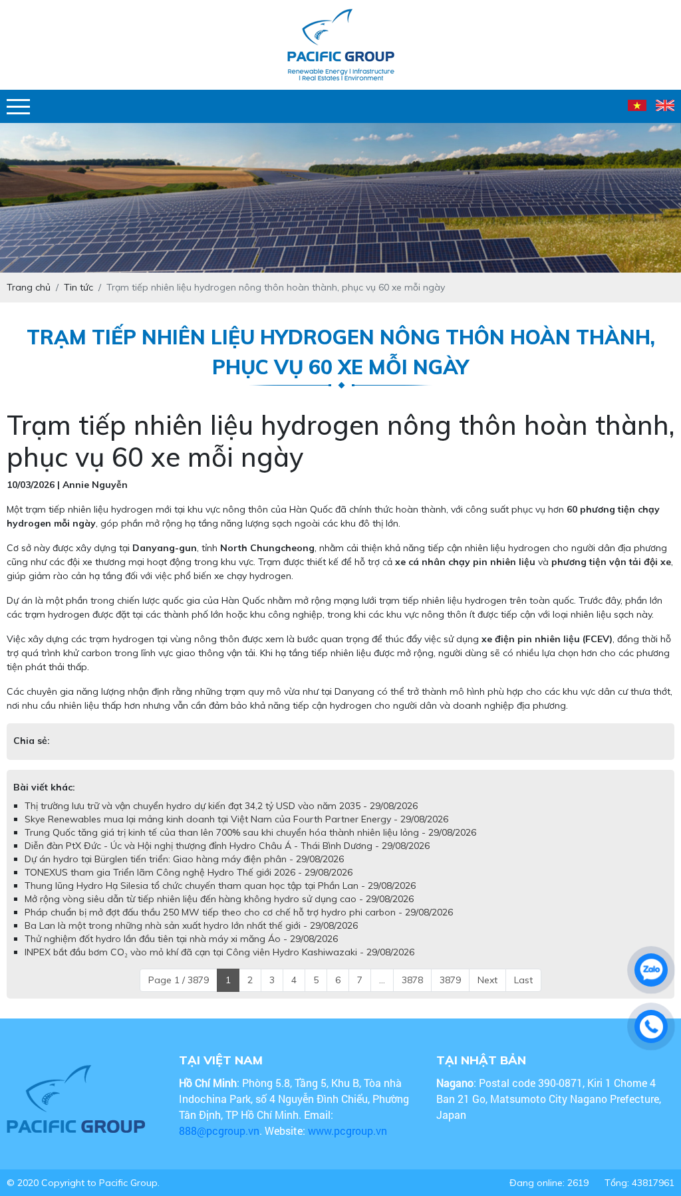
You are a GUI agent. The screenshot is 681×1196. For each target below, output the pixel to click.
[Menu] (18, 106)
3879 (450, 980)
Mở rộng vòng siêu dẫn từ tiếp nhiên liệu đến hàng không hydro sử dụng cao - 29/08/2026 (219, 899)
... (382, 980)
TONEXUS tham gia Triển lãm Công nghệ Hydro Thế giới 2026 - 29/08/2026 (188, 872)
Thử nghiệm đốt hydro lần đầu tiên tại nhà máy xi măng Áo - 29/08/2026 (181, 939)
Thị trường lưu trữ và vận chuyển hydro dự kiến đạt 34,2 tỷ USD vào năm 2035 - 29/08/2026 (221, 806)
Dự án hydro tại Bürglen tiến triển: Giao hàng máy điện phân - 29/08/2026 (184, 859)
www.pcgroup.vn (349, 1130)
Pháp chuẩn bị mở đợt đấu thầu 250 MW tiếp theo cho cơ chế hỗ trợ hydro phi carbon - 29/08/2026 (239, 912)
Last (523, 980)
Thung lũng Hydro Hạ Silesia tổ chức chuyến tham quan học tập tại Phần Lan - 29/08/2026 (220, 886)
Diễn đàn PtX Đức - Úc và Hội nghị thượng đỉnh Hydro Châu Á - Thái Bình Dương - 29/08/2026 (227, 846)
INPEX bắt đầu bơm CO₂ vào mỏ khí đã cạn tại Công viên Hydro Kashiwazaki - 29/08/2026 (219, 952)
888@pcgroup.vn (219, 1130)
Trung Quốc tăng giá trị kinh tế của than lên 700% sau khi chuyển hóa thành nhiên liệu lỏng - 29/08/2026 (250, 832)
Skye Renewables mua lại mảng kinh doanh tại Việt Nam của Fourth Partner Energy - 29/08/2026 (236, 819)
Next (487, 980)
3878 (412, 980)
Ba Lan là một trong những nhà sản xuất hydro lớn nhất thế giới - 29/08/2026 (191, 925)
